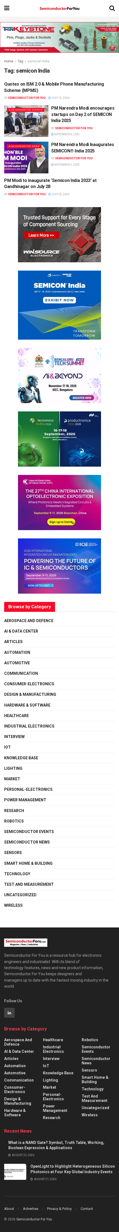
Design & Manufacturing (30, 694)
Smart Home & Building (28, 863)
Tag (20, 61)
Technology (17, 874)
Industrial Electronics (29, 726)
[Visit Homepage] (59, 8)
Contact (87, 1209)
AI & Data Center (21, 631)
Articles (13, 641)
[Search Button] (112, 8)
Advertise (30, 1209)
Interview (14, 736)
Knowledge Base (21, 758)
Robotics (14, 821)
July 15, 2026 (60, 97)
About (9, 1209)
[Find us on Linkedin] (9, 1013)
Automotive (17, 663)
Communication (21, 673)
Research (14, 810)
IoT (7, 747)
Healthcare (16, 715)
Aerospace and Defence (28, 620)
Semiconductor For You (27, 97)
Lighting (13, 768)
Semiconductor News (24, 146)
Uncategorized (20, 895)
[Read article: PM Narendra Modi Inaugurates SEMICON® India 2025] (26, 157)
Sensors (13, 852)
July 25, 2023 (60, 194)
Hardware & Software (27, 705)
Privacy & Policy (59, 1209)
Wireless (13, 905)
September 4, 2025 (67, 134)
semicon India (39, 61)
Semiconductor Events (26, 110)
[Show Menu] (6, 8)
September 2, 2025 (67, 164)
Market (12, 779)
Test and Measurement (29, 884)
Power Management (25, 800)
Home (8, 61)
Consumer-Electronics (29, 684)
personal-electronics (28, 789)
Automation (17, 652)
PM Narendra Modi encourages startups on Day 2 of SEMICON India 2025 (82, 114)
